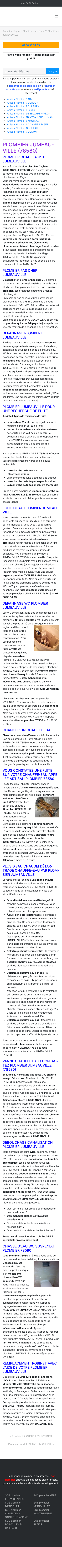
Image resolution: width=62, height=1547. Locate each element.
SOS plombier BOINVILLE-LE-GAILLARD (13, 1524)
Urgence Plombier (22, 31)
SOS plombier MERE (45, 1495)
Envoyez (52, 71)
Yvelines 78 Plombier (46, 31)
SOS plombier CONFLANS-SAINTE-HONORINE (16, 1513)
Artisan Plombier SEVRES (21, 109)
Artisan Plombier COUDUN (22, 131)
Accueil (6, 31)
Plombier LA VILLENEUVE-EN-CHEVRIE (30, 1444)
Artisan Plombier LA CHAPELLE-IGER (27, 124)
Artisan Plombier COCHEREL (23, 128)
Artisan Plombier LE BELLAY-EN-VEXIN (28, 113)
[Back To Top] (53, 1539)
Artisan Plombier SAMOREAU (23, 120)
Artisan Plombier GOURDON (22, 102)
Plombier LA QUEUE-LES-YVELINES (32, 1436)
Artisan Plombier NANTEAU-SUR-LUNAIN (30, 117)
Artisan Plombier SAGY (19, 99)
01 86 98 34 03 (30, 3)
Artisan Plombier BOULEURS (23, 106)
